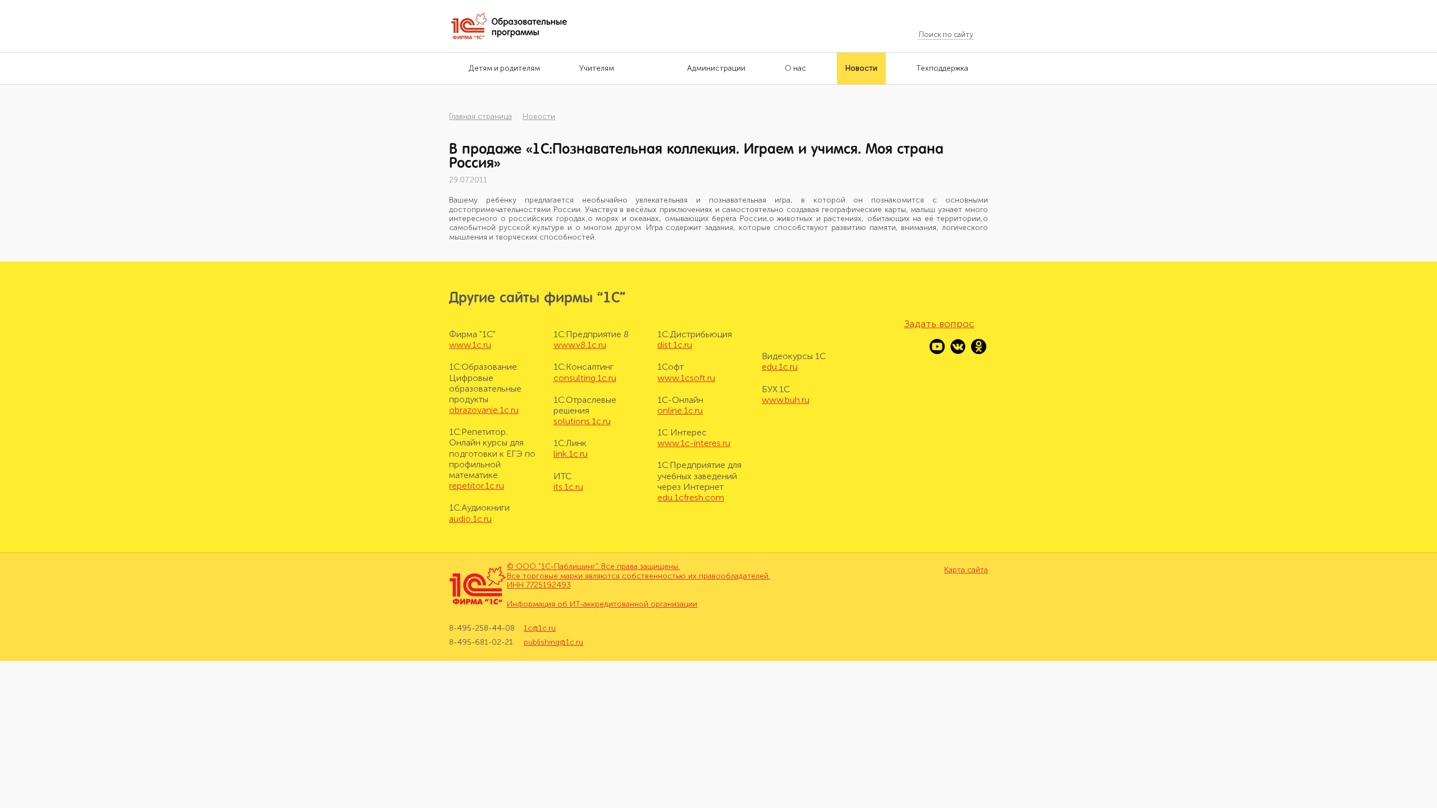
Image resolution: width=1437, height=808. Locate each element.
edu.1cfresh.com (690, 497)
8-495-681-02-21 (481, 642)
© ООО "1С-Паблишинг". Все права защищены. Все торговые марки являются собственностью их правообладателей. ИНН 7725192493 (638, 576)
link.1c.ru (570, 453)
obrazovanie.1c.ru (484, 410)
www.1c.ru (470, 344)
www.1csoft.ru (686, 378)
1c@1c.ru (540, 628)
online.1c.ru (680, 410)
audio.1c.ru (470, 518)
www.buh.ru (785, 399)
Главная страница (480, 116)
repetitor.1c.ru (476, 485)
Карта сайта (966, 570)
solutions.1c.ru (582, 421)
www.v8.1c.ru (579, 344)
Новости (539, 116)
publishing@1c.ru (553, 642)
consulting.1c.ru (584, 378)
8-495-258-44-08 (482, 628)
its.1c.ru (568, 486)
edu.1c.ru (780, 366)
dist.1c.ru (674, 344)
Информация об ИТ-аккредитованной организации (602, 604)
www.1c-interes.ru (693, 443)
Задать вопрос (939, 324)
